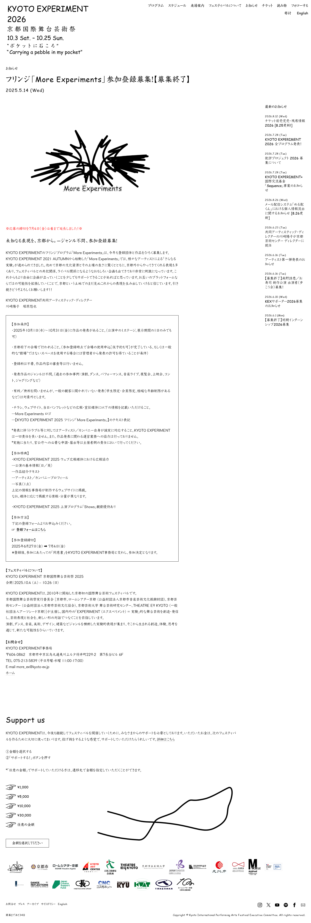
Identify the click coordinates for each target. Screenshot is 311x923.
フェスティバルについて (225, 5)
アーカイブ (33, 904)
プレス (21, 904)
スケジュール (177, 5)
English (302, 13)
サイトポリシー (48, 904)
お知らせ (252, 5)
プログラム (156, 5)
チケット (267, 5)
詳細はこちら (166, 739)
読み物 (282, 5)
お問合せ (11, 904)
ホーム (10, 673)
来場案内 (197, 5)
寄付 (287, 13)
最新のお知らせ (276, 106)
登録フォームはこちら (30, 529)
